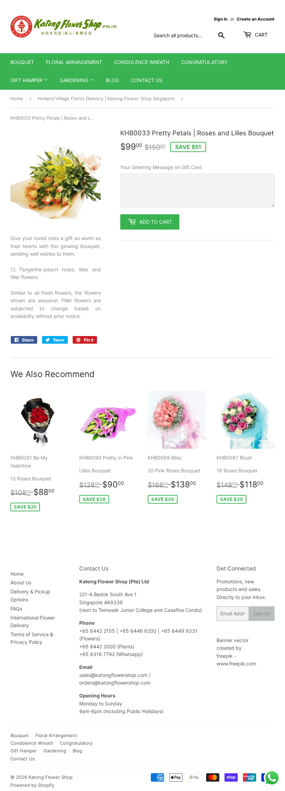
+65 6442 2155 (97, 631)
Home (16, 98)
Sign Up (261, 613)
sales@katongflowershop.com (113, 675)
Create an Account (256, 19)
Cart (260, 35)
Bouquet (22, 62)
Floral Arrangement (74, 62)
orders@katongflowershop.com (114, 683)
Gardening (75, 80)
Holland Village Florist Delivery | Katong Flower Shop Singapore (106, 98)
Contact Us (146, 80)
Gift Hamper (27, 80)
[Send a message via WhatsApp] (272, 778)
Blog (112, 80)
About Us (20, 582)
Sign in (220, 19)
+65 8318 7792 (97, 654)
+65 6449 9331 (179, 631)
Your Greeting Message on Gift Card (161, 167)
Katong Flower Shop (50, 777)
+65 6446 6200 (139, 631)
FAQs (16, 609)
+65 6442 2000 (97, 646)
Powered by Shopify (32, 785)
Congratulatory (204, 62)
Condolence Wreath (141, 62)
